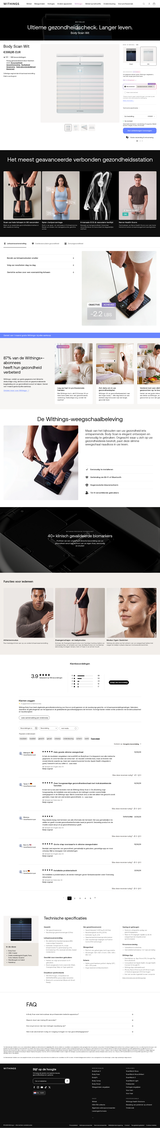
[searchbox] (26, 728)
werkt (87, 739)
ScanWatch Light (132, 1081)
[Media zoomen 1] (80, 83)
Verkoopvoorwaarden (85, 1125)
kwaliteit (32, 739)
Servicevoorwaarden (100, 1125)
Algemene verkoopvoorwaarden (103, 1108)
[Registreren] (67, 1081)
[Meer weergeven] (124, 1118)
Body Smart (96, 1084)
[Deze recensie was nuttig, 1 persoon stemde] (135, 775)
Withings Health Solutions (135, 1101)
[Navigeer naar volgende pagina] (96, 898)
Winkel (94, 1101)
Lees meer (73, 763)
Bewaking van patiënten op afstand (139, 1105)
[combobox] (48, 728)
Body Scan (96, 1074)
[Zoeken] (143, 3)
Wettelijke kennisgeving (115, 1125)
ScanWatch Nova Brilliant (135, 1074)
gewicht (41, 739)
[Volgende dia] (154, 373)
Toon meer (95, 739)
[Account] (149, 3)
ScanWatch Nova (132, 1071)
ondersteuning (68, 739)
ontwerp (57, 739)
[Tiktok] (45, 1087)
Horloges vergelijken (133, 1087)
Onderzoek (130, 1108)
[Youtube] (42, 1087)
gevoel (49, 739)
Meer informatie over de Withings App (134, 978)
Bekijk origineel (47, 769)
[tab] (68, 127)
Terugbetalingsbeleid (137, 1125)
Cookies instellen (151, 1125)
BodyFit (95, 1077)
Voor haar (129, 1093)
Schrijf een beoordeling (119, 682)
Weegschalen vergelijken (101, 1087)
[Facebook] (34, 1087)
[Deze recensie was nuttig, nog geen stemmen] (134, 808)
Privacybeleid (73, 1125)
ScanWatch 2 (131, 1077)
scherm (79, 739)
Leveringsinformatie (99, 1111)
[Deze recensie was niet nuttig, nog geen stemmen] (139, 775)
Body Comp (96, 1081)
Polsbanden (130, 1084)
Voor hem (129, 1090)
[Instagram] (38, 1087)
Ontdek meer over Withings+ (15, 390)
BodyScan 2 (96, 1071)
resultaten (23, 739)
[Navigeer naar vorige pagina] (64, 898)
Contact (127, 1125)
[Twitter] (49, 1087)
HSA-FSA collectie (98, 1105)
